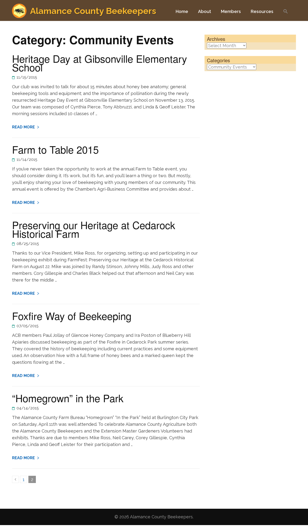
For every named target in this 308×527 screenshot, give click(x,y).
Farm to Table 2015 (55, 149)
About (204, 11)
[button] (285, 14)
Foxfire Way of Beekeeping (71, 315)
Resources (262, 11)
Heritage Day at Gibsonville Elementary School (99, 62)
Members (231, 11)
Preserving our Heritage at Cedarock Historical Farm (93, 229)
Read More (23, 127)
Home (182, 11)
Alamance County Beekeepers (93, 11)
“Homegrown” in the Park (67, 398)
